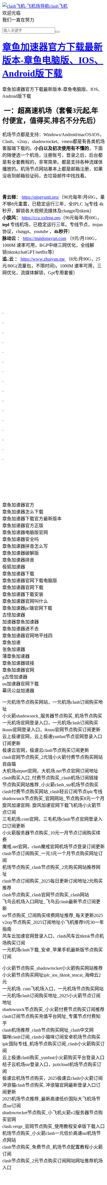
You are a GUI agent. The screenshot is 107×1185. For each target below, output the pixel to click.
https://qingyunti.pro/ (40, 197)
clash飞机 (58, 6)
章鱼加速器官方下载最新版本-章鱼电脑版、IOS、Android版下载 (52, 60)
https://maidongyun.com (44, 238)
